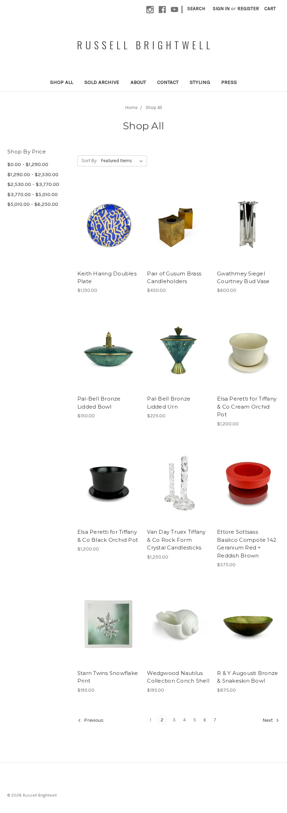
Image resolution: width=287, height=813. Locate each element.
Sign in (221, 9)
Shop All (61, 82)
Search (196, 9)
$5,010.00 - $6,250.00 (32, 204)
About (138, 82)
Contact (167, 82)
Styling (200, 82)
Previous (93, 720)
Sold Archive (101, 82)
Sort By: (89, 160)
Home (131, 107)
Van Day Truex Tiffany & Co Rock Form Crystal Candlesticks (176, 539)
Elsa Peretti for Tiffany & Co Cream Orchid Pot (246, 406)
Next (268, 720)
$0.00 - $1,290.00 (27, 164)
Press (229, 82)
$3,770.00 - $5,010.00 (32, 194)
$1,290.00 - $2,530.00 (32, 174)
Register (248, 9)
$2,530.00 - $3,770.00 (33, 184)
